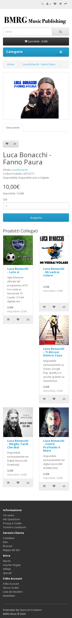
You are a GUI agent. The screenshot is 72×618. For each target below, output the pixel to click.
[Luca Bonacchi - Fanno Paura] (36, 96)
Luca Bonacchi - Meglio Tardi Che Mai (17, 444)
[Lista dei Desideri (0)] (55, 4)
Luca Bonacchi (20, 169)
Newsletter (9, 595)
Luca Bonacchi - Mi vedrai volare (53, 272)
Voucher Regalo (12, 565)
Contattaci (9, 538)
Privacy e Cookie (12, 523)
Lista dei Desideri (13, 591)
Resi (5, 542)
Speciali (7, 573)
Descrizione (13, 127)
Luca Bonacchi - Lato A (17, 270)
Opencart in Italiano (30, 610)
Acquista (36, 218)
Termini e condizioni (14, 527)
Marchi (7, 561)
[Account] (48, 4)
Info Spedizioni (11, 519)
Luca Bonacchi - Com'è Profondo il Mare (53, 446)
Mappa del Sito (11, 550)
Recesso (7, 546)
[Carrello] (60, 4)
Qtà (5, 199)
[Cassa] (65, 4)
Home (10, 64)
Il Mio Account (11, 583)
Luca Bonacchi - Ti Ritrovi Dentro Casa (53, 352)
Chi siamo (8, 515)
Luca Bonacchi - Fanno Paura (39, 64)
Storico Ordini (11, 587)
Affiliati (7, 569)
